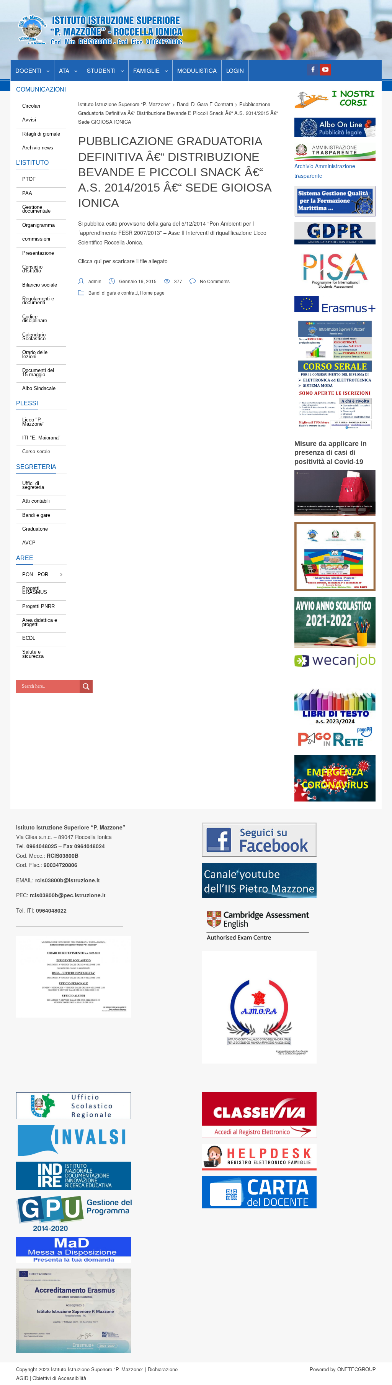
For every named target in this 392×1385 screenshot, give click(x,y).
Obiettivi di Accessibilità (59, 1378)
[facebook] (312, 69)
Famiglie (146, 70)
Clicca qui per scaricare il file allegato (123, 261)
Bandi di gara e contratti (113, 292)
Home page (152, 292)
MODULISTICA (197, 70)
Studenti (101, 70)
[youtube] (325, 69)
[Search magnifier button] (86, 686)
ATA (64, 70)
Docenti (28, 70)
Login (235, 70)
